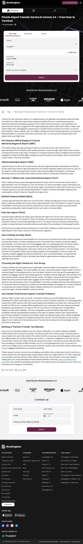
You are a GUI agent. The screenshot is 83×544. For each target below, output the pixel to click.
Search (41, 77)
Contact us (8, 504)
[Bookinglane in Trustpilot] (9, 536)
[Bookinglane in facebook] (3, 525)
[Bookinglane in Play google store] (20, 515)
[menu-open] (80, 2)
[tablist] (34, 10)
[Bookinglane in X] (12, 525)
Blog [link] (8, 112)
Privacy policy (75, 541)
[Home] (3, 112)
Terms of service (65, 541)
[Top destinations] (58, 453)
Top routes (65, 453)
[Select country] (46, 416)
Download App (71, 3)
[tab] (12, 10)
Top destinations (49, 453)
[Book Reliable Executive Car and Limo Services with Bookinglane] (11, 3)
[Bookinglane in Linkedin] (16, 525)
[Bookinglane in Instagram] (7, 525)
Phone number (48, 413)
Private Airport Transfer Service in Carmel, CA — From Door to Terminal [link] (39, 112)
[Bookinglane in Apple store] (7, 515)
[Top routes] (72, 453)
